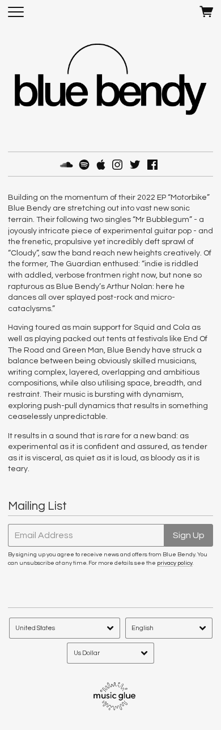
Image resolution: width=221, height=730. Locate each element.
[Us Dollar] (110, 653)
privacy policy (175, 563)
